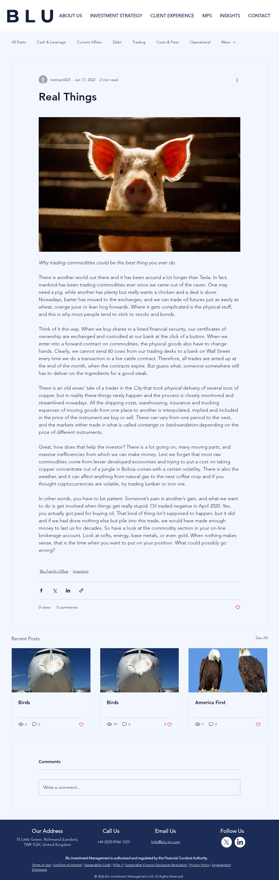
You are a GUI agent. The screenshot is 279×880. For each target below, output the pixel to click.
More (225, 42)
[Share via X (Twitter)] (54, 590)
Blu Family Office (54, 571)
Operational (200, 42)
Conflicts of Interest (67, 865)
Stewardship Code (97, 865)
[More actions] (237, 79)
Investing (81, 571)
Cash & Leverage (51, 42)
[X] (226, 842)
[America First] (228, 670)
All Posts (18, 42)
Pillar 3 (118, 865)
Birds (24, 702)
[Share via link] (81, 590)
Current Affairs (89, 42)
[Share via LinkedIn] (68, 590)
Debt (117, 42)
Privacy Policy (200, 865)
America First (210, 702)
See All (262, 637)
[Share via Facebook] (41, 590)
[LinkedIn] (240, 842)
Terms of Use (41, 865)
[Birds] (51, 670)
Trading (138, 42)
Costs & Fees (167, 42)
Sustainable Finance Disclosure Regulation (156, 865)
